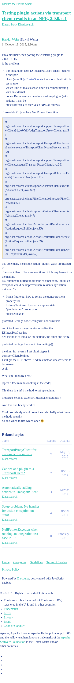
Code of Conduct (14, 625)
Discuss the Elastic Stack (17, 4)
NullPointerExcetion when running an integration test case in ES (20, 534)
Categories (19, 562)
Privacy (8, 617)
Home (5, 562)
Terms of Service (56, 562)
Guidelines (36, 562)
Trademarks (11, 608)
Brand (7, 621)
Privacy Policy (11, 569)
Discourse (23, 578)
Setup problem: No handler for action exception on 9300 (20, 510)
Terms (7, 613)
